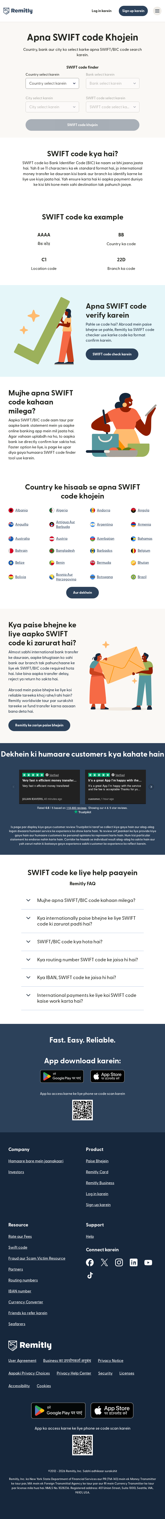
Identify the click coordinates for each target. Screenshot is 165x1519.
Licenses (126, 1373)
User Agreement (22, 1361)
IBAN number (19, 1291)
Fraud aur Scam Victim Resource (36, 1258)
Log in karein (102, 11)
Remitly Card (97, 1172)
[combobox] (52, 83)
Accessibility (19, 1386)
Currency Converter (25, 1302)
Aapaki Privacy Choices (29, 1373)
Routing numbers (23, 1280)
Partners (15, 1269)
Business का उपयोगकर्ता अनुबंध (67, 1361)
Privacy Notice (110, 1361)
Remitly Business (100, 1183)
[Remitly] (17, 11)
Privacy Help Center (74, 1373)
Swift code (17, 1247)
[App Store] (107, 1076)
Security (105, 1373)
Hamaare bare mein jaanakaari (35, 1161)
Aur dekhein (82, 592)
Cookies (44, 1386)
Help (90, 1236)
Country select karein (42, 74)
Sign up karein (133, 11)
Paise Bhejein (97, 1161)
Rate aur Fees (20, 1236)
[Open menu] (157, 11)
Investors (16, 1172)
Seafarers (16, 1324)
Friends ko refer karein (27, 1313)
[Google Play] (62, 1076)
